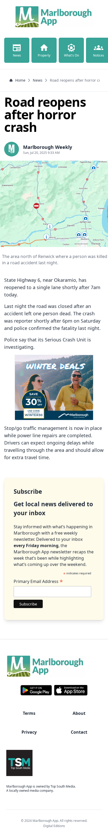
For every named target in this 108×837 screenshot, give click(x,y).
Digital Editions (54, 826)
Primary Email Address (38, 581)
